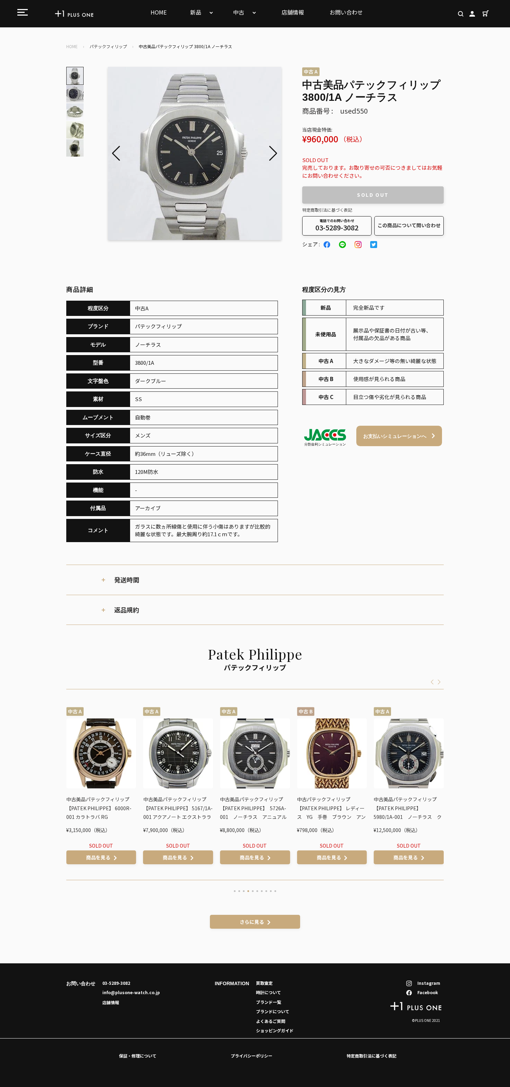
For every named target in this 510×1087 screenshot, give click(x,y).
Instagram (428, 983)
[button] (273, 153)
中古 (239, 12)
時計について (268, 992)
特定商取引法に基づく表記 (327, 210)
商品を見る (98, 857)
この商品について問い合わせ (409, 225)
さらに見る (252, 921)
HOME (159, 12)
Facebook (427, 992)
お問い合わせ (346, 12)
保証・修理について (137, 1056)
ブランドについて (272, 1011)
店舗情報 (293, 12)
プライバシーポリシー (251, 1056)
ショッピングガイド (275, 1030)
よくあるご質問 (270, 1021)
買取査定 (264, 983)
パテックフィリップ (108, 46)
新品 (196, 12)
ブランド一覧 (268, 1002)
